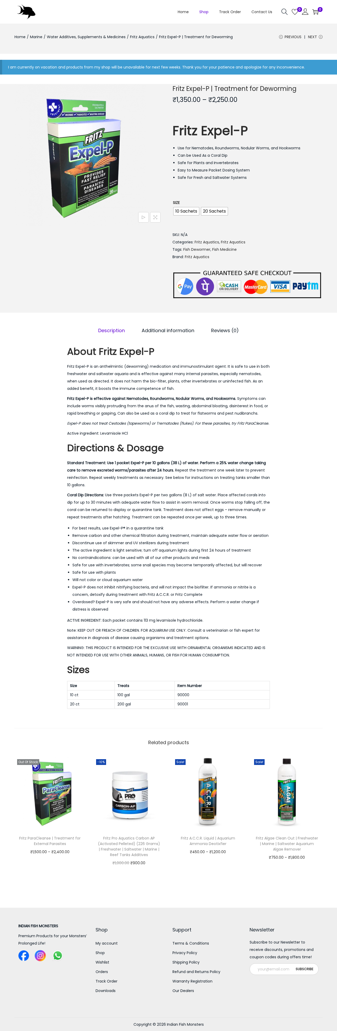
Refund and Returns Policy (196, 971)
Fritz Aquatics (142, 37)
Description (111, 330)
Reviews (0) (225, 330)
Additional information (168, 330)
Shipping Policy (186, 962)
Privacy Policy (184, 952)
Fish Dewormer (196, 249)
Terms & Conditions (190, 943)
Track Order (106, 981)
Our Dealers (183, 990)
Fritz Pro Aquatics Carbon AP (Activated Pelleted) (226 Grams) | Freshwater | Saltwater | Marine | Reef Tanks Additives (129, 846)
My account (107, 943)
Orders (102, 971)
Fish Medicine (224, 249)
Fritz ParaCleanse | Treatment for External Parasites (50, 841)
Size (176, 202)
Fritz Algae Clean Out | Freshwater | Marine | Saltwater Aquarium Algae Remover (287, 844)
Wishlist (102, 962)
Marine (36, 37)
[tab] (111, 330)
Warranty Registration (192, 981)
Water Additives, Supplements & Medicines (86, 37)
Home (20, 37)
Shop (100, 952)
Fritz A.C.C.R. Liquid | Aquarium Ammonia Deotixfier (208, 841)
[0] (295, 12)
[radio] (186, 211)
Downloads (106, 990)
